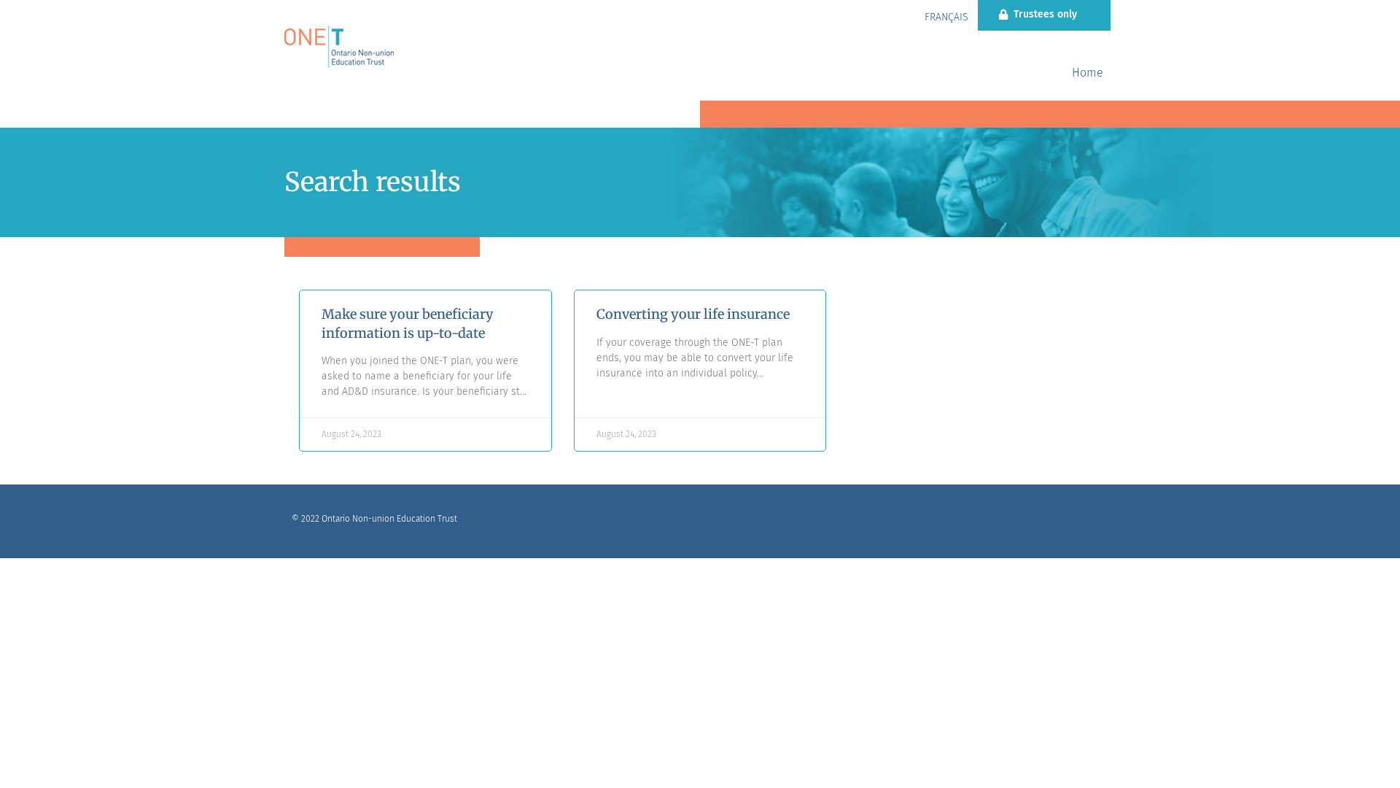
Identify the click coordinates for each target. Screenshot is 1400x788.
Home (1087, 73)
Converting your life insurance (693, 314)
